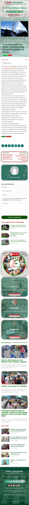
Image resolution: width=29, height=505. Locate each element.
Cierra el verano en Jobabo (14, 386)
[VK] (19, 145)
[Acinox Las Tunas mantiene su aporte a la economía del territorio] (5, 242)
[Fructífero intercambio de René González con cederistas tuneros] (5, 227)
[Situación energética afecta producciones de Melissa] (5, 447)
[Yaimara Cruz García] (2, 63)
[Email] (12, 145)
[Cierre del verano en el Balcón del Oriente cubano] (14, 351)
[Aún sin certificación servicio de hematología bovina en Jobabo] (5, 439)
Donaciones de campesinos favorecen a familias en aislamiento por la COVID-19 (21, 157)
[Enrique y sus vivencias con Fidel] (5, 462)
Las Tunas (5, 55)
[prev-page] (2, 247)
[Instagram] (11, 15)
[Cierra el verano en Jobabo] (14, 377)
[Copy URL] (22, 145)
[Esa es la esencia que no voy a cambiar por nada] (5, 454)
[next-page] (4, 247)
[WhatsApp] (9, 145)
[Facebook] (9, 15)
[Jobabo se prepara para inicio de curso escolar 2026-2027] (5, 431)
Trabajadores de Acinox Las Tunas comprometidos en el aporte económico (18, 234)
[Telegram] (14, 15)
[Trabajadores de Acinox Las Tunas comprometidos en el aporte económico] (5, 235)
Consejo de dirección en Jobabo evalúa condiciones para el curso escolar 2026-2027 (14, 413)
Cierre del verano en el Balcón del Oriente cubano (14, 361)
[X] (16, 15)
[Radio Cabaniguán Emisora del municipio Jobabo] (14, 3)
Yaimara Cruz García (14, 177)
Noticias (10, 55)
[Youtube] (19, 15)
